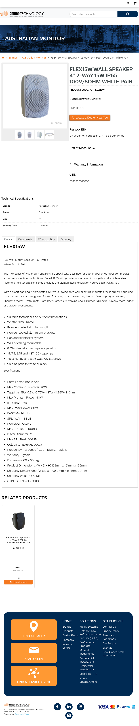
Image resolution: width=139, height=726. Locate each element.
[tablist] (69, 365)
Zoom (58, 122)
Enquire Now (20, 582)
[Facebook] (57, 706)
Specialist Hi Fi (88, 673)
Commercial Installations (87, 660)
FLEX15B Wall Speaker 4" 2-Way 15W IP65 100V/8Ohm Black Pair (18, 540)
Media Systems (89, 626)
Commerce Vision (21, 714)
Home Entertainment (88, 680)
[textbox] (93, 14)
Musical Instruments (87, 652)
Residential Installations (87, 668)
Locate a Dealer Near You (91, 117)
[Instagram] (69, 715)
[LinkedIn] (69, 706)
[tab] (8, 239)
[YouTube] (80, 706)
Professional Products (87, 644)
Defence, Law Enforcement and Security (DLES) (90, 634)
